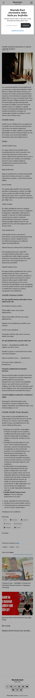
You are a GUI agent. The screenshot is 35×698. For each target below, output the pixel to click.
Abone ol (26, 25)
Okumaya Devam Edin (17, 30)
